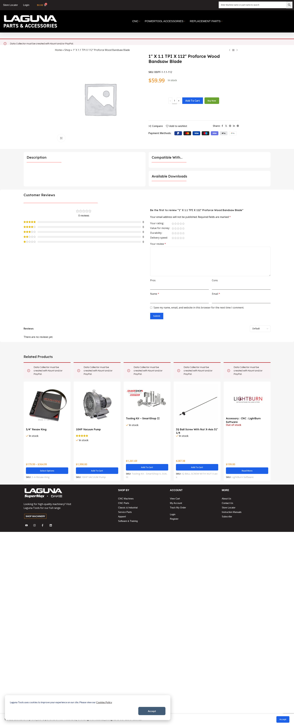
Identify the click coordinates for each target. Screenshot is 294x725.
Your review (158, 244)
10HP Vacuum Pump (88, 429)
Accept (152, 711)
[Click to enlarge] (61, 138)
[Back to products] (233, 50)
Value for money (159, 228)
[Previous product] (229, 50)
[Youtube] (26, 525)
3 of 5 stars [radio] (178, 223)
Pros (153, 280)
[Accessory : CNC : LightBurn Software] (247, 399)
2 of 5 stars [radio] (175, 223)
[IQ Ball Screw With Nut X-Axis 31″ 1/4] (197, 405)
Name (154, 293)
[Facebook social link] (222, 126)
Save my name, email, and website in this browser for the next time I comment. (199, 307)
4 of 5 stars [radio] (180, 223)
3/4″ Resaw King (36, 429)
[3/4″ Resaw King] (47, 405)
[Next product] (237, 50)
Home (58, 50)
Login (26, 5)
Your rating (156, 223)
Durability (156, 233)
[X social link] (226, 126)
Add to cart (192, 100)
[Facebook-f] (42, 525)
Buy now (212, 100)
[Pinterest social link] (230, 126)
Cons (215, 280)
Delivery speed (158, 237)
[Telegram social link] (238, 126)
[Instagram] (34, 525)
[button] (97, 470)
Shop (67, 50)
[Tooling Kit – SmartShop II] (147, 399)
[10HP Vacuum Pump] (97, 405)
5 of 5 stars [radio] (183, 223)
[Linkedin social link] (234, 126)
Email (216, 293)
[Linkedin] (51, 525)
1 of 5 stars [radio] (173, 223)
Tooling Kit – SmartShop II (143, 418)
